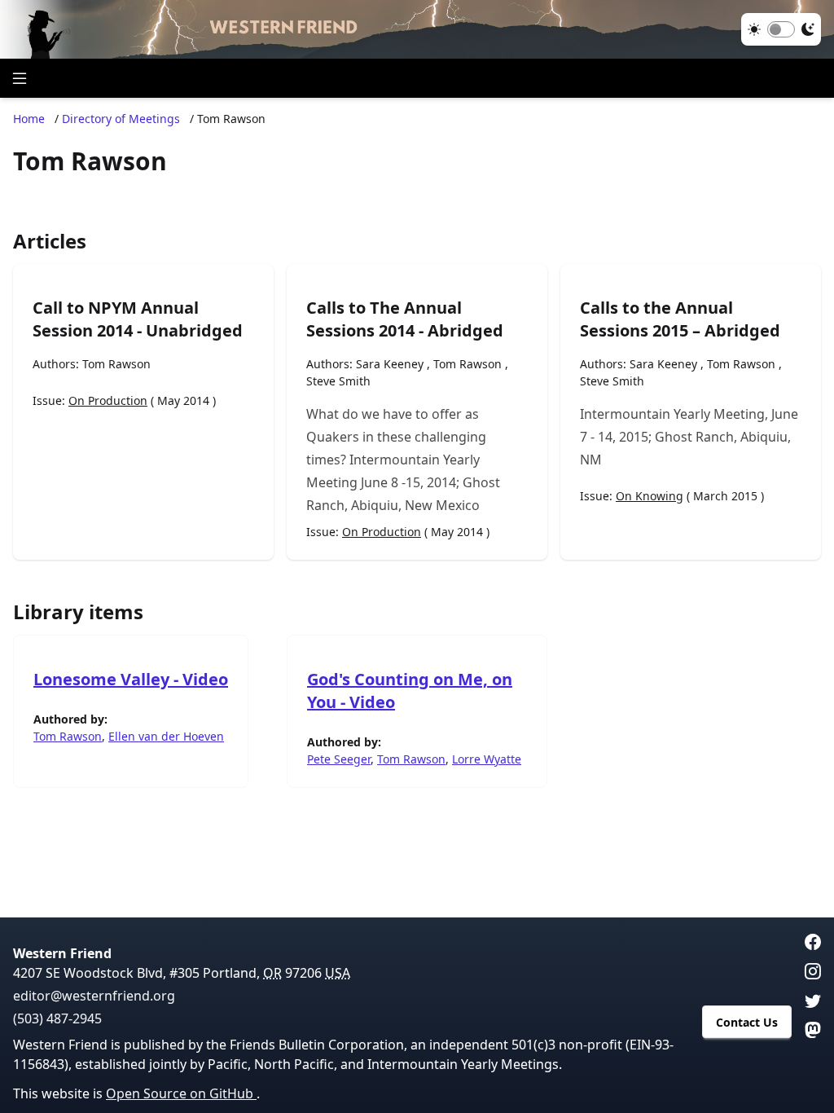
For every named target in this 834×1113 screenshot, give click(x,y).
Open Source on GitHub (181, 1093)
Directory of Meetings (121, 118)
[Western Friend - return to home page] (417, 29)
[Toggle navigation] (20, 78)
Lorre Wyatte (486, 759)
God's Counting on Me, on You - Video (409, 690)
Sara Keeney (390, 364)
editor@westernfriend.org (94, 996)
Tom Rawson (116, 364)
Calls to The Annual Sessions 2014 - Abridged (404, 319)
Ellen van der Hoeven (166, 736)
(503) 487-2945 (57, 1018)
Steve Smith (338, 381)
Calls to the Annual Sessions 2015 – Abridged (680, 319)
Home (29, 118)
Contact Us (747, 1022)
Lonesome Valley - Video (130, 679)
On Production (107, 400)
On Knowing (649, 496)
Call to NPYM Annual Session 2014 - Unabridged (138, 319)
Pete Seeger (339, 759)
